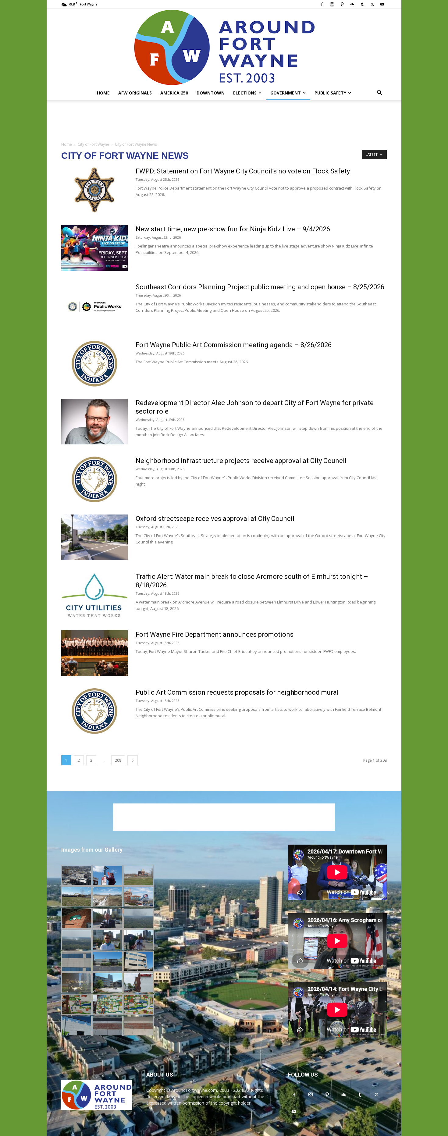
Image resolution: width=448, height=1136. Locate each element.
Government (285, 93)
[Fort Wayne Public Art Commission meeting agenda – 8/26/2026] (94, 363)
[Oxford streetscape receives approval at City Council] (94, 537)
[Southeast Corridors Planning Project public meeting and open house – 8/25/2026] (94, 306)
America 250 (174, 93)
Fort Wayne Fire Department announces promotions (214, 634)
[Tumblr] (362, 4)
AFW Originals (135, 93)
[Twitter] (372, 4)
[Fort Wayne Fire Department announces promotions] (94, 653)
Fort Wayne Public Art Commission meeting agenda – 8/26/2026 (234, 345)
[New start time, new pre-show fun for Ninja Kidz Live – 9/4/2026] (94, 248)
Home (103, 93)
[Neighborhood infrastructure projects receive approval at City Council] (94, 479)
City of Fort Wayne (93, 144)
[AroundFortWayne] (224, 47)
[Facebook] (321, 4)
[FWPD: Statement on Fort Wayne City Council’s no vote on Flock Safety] (94, 190)
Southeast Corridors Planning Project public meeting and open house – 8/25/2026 (260, 287)
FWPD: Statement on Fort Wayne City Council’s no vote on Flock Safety (243, 171)
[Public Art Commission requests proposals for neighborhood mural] (94, 711)
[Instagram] (331, 4)
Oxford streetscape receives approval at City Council (215, 518)
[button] (379, 93)
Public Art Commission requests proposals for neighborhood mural (237, 692)
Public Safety (330, 93)
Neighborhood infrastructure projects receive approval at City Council (241, 461)
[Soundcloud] (352, 4)
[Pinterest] (342, 4)
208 (118, 760)
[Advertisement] (224, 121)
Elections (245, 93)
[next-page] (132, 760)
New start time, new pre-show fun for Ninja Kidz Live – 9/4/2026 (233, 229)
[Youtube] (382, 4)
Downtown (211, 93)
